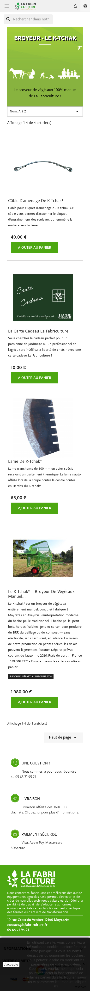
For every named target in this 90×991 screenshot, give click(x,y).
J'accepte (11, 964)
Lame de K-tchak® (25, 461)
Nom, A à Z (45, 111)
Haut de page (63, 737)
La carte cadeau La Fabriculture (38, 331)
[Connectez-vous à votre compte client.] (75, 6)
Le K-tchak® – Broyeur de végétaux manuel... (41, 594)
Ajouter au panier (34, 247)
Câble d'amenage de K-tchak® (36, 200)
